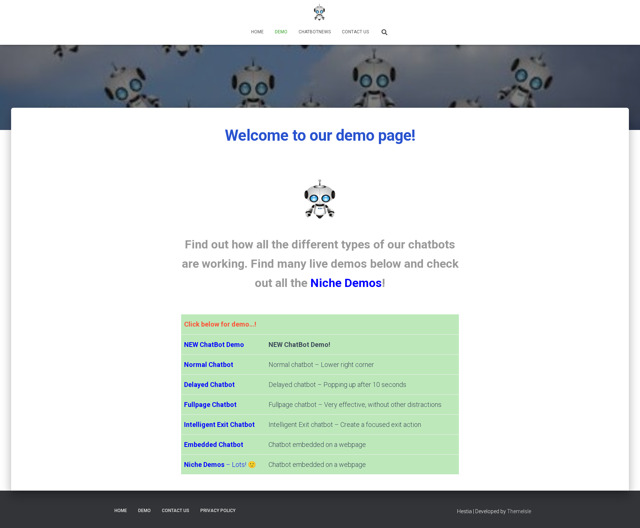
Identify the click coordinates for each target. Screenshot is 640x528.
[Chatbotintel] (319, 13)
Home (257, 31)
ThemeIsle (519, 511)
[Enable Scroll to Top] (625, 513)
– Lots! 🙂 (220, 464)
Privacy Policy (218, 510)
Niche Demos (346, 283)
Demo (281, 31)
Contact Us (355, 31)
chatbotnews (315, 31)
